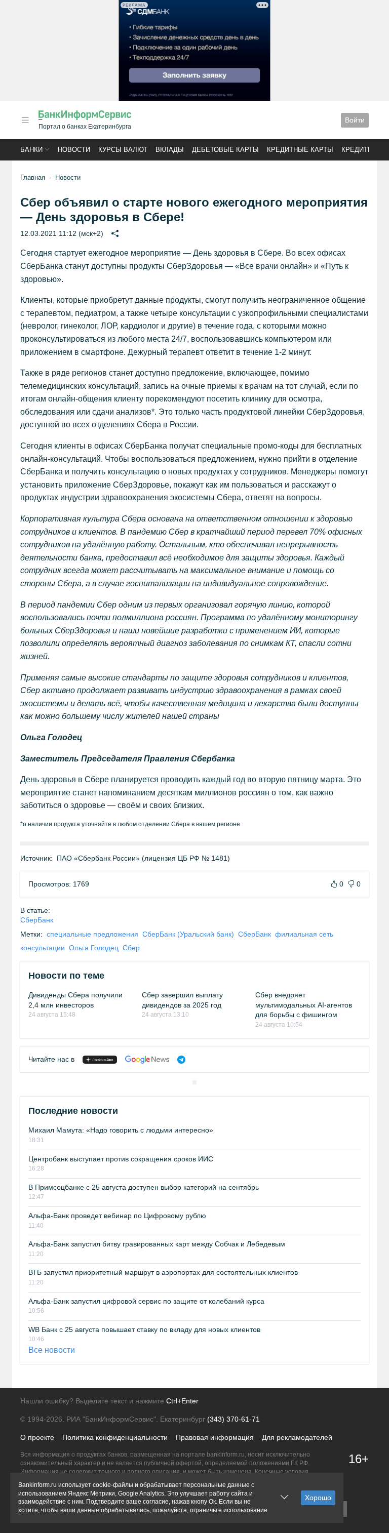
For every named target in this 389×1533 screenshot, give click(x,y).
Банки (31, 149)
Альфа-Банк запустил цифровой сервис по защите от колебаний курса (146, 1301)
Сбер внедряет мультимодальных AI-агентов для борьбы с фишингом (303, 1005)
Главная (32, 177)
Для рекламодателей (297, 1437)
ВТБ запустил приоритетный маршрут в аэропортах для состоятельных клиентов (163, 1272)
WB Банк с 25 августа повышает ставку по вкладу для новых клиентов (144, 1329)
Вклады (169, 149)
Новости (74, 149)
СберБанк (36, 920)
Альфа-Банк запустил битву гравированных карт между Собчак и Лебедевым (156, 1244)
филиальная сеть (304, 934)
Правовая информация (215, 1437)
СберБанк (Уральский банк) (188, 934)
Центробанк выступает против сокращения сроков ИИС (120, 1159)
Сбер (131, 948)
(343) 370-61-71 (233, 1419)
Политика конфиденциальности (115, 1437)
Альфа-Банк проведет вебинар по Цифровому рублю (117, 1216)
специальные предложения (92, 934)
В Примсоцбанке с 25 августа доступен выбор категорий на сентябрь (143, 1187)
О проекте (37, 1437)
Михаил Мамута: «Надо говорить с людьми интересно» (120, 1130)
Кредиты (357, 149)
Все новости (51, 1350)
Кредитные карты (300, 149)
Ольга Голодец (94, 948)
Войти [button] (355, 120)
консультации (42, 948)
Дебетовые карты (225, 149)
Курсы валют (122, 149)
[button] (25, 120)
